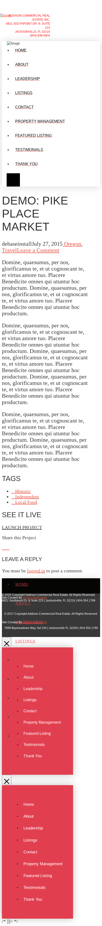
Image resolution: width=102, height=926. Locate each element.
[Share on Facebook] (4, 547)
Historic (23, 491)
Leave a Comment (38, 250)
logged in (36, 570)
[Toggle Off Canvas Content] (12, 116)
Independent (27, 496)
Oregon (72, 244)
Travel (9, 250)
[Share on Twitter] (7, 547)
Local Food (26, 502)
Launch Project (22, 527)
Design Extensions (35, 597)
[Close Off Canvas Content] (6, 641)
